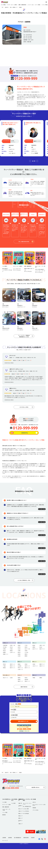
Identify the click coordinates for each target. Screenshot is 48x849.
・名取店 (25, 650)
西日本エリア (20, 821)
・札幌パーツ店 (12, 645)
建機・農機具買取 (5, 806)
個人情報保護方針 (17, 837)
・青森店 (18, 645)
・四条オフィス (41, 665)
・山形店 (18, 655)
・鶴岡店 (25, 655)
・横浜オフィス (12, 665)
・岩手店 (18, 647)
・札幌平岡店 (4, 645)
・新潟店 (33, 645)
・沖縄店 (33, 677)
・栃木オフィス (12, 667)
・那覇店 (40, 677)
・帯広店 (4, 650)
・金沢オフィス (35, 648)
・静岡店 (18, 664)
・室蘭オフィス (5, 654)
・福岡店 (18, 677)
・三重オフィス (20, 669)
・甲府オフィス (20, 667)
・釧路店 (11, 650)
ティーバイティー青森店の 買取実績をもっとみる (24, 336)
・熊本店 (25, 677)
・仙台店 (18, 648)
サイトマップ (5, 840)
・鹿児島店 (26, 679)
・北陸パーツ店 (41, 645)
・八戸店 (25, 645)
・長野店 (33, 647)
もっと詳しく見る (42, 509)
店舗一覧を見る (24, 686)
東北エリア (20, 642)
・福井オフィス (41, 648)
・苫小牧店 (4, 647)
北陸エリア (34, 642)
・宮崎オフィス (27, 681)
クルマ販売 (13, 803)
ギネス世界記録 (26, 813)
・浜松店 (25, 664)
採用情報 (10, 837)
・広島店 (11, 677)
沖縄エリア (34, 675)
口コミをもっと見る (24, 407)
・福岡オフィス (20, 681)
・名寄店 (4, 648)
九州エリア (20, 675)
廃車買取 (4, 814)
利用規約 (33, 837)
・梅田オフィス (41, 664)
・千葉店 (4, 665)
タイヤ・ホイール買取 (6, 804)
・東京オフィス (12, 664)
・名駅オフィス (27, 665)
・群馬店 (4, 667)
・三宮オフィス (35, 665)
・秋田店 (18, 654)
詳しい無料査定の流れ (27, 806)
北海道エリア (5, 642)
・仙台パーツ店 (27, 648)
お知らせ (34, 802)
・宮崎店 (18, 679)
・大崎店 (18, 650)
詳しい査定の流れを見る (24, 241)
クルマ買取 (4, 802)
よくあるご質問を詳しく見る (24, 580)
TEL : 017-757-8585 (27, 36)
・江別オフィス (12, 652)
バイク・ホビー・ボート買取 (6, 810)
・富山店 (40, 647)
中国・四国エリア (6, 675)
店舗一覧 (20, 803)
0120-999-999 (24, 729)
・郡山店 (18, 652)
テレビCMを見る (26, 811)
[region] (24, 717)
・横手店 (25, 654)
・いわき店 (26, 652)
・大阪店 (33, 664)
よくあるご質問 (26, 808)
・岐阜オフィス (27, 667)
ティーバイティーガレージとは (27, 804)
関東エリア (5, 661)
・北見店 (11, 648)
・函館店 (4, 652)
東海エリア (20, 661)
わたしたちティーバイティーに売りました (39, 805)
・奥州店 (25, 647)
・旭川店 (11, 647)
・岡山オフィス (5, 677)
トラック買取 (4, 812)
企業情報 (4, 837)
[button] (30, 161)
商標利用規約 (26, 837)
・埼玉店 (4, 664)
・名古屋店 (19, 665)
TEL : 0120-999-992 (27, 34)
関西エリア (34, 661)
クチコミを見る (35, 810)
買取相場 (34, 807)
